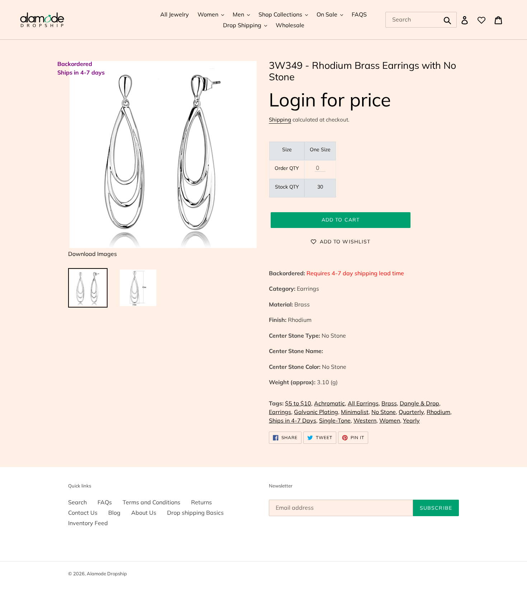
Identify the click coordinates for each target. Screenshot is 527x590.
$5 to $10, (299, 403)
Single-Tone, (335, 420)
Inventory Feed (88, 523)
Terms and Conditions (151, 502)
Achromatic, (330, 403)
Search (77, 502)
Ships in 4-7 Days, (293, 420)
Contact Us (83, 512)
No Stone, (384, 411)
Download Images (92, 253)
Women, (390, 420)
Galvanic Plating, (317, 411)
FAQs (105, 502)
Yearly (411, 420)
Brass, (389, 403)
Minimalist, (355, 411)
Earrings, (281, 411)
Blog (114, 512)
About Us (143, 512)
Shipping (280, 119)
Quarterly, (412, 411)
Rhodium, (439, 411)
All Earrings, (364, 403)
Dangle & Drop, (420, 403)
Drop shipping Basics (195, 512)
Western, (365, 420)
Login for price (330, 99)
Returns (201, 502)
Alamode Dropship (107, 573)
